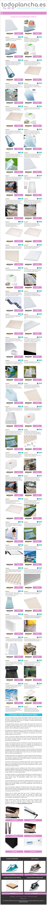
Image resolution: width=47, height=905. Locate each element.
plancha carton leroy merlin (12, 877)
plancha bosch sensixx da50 (35, 877)
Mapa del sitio (23, 898)
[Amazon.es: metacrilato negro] (14, 844)
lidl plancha (34, 858)
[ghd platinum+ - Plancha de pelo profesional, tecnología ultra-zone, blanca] (33, 812)
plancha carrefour (12, 858)
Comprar (19, 33)
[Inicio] (23, 8)
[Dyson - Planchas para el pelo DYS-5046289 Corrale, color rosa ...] (14, 828)
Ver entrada (14, 820)
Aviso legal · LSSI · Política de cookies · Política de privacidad (23, 896)
